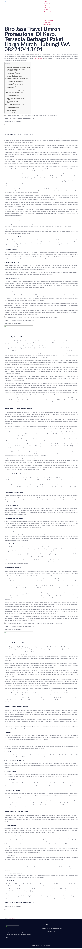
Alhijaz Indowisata (37, 58)
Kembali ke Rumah (12, 110)
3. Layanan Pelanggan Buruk (13, 72)
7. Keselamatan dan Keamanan (14, 102)
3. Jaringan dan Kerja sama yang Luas (15, 84)
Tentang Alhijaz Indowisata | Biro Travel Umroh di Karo (17, 65)
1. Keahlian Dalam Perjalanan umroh (15, 81)
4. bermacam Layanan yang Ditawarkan (16, 98)
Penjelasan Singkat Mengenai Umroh (14, 76)
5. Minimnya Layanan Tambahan (14, 75)
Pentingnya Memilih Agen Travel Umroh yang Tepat (17, 78)
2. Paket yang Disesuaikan (13, 83)
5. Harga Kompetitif (12, 87)
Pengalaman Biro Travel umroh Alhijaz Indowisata (16, 90)
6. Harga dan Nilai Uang (13, 101)
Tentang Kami (47, 11)
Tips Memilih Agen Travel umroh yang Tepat (15, 92)
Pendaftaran (47, 9)
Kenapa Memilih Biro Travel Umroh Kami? (15, 80)
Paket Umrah (47, 5)
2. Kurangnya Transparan (13, 70)
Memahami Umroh (12, 106)
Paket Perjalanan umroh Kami (12, 89)
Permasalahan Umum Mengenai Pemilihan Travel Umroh (18, 67)
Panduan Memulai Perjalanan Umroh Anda (15, 104)
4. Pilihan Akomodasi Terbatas (14, 73)
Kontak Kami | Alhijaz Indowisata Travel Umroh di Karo (18, 112)
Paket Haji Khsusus (48, 7)
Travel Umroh (11, 918)
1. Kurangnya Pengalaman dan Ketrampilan (16, 69)
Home (45, 1)
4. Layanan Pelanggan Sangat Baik (15, 86)
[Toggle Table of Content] (28, 64)
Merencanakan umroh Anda (13, 107)
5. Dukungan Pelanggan (13, 99)
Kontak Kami (47, 3)
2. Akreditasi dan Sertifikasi (13, 95)
